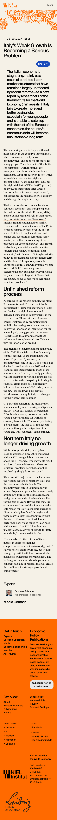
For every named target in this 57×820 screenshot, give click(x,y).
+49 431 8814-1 (39, 736)
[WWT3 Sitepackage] (14, 5)
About (7, 702)
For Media (36, 727)
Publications (10, 709)
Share (41, 63)
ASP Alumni (10, 653)
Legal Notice (37, 696)
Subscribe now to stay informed (41, 684)
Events (7, 712)
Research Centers (13, 705)
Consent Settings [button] (39, 707)
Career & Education (14, 639)
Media (7, 643)
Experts (8, 636)
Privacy (34, 703)
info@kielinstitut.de (41, 740)
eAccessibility (37, 700)
